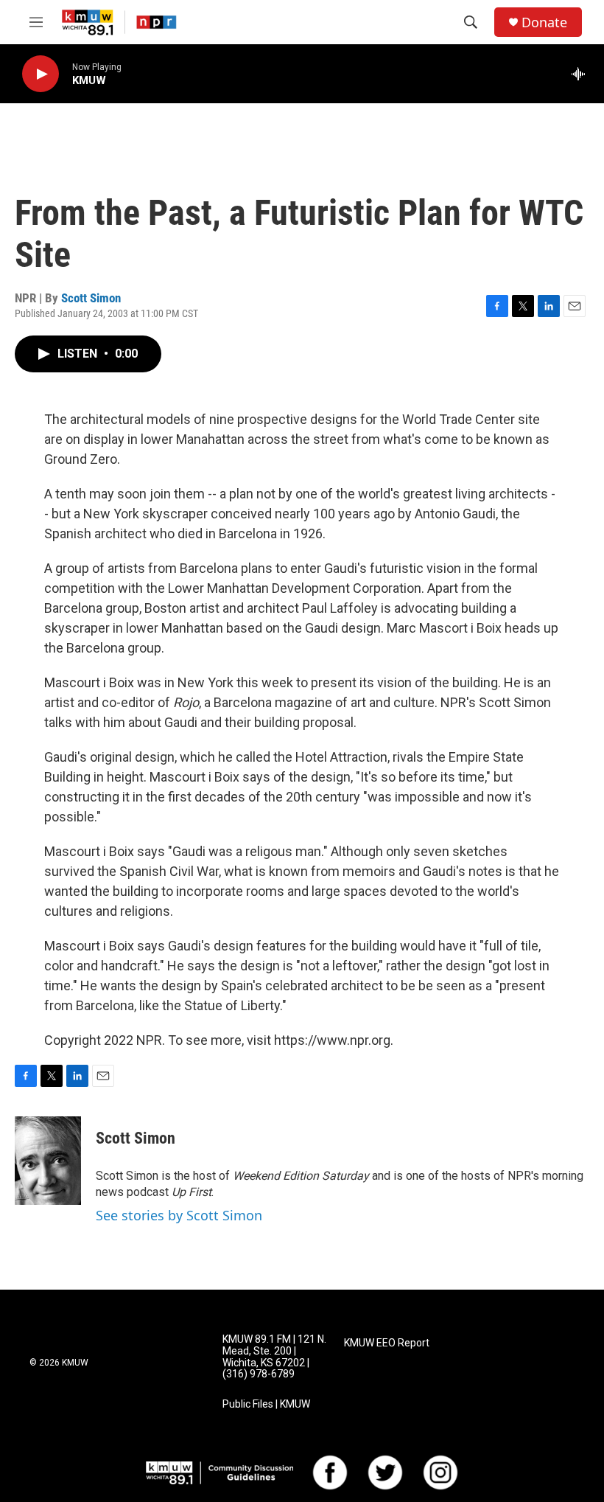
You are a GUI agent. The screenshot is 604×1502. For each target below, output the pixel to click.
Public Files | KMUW (266, 1404)
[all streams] (582, 73)
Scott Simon (91, 298)
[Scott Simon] (48, 1160)
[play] (40, 74)
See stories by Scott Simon (179, 1215)
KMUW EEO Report (386, 1343)
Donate (544, 22)
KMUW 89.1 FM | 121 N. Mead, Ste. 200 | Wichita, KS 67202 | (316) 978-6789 (274, 1357)
